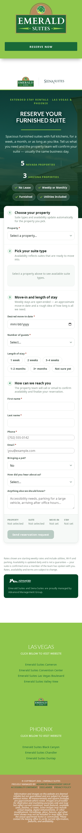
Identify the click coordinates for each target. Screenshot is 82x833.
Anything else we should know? (26, 491)
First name (14, 398)
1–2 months (18, 368)
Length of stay (17, 353)
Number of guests (19, 335)
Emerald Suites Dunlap (41, 758)
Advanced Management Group (53, 784)
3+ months (40, 368)
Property (13, 228)
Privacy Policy (62, 787)
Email (11, 445)
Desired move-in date (21, 316)
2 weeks (32, 360)
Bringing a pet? (16, 458)
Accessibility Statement (24, 787)
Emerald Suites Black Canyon (41, 747)
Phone (12, 431)
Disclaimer (46, 787)
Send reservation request (30, 534)
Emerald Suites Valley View (41, 681)
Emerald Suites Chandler (41, 752)
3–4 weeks (52, 360)
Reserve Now (41, 47)
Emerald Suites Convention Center (41, 670)
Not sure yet (63, 368)
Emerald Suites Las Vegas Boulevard (41, 676)
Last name (14, 415)
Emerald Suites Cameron (41, 664)
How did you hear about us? (24, 474)
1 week (15, 360)
